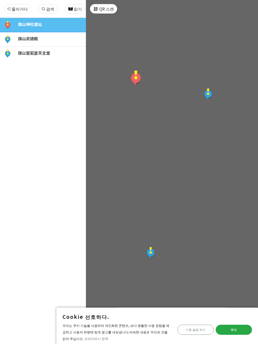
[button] (136, 78)
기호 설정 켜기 (195, 330)
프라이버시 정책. (96, 338)
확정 (234, 330)
